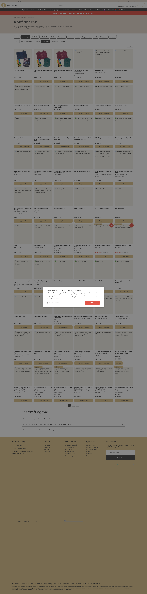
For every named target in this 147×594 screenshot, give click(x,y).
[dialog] (73, 297)
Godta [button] (92, 303)
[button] (53, 303)
